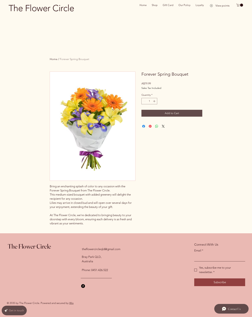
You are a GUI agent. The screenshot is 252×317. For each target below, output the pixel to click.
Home (53, 59)
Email (198, 250)
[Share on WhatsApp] (157, 126)
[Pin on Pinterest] (150, 126)
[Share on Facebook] (144, 126)
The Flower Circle (41, 8)
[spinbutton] (149, 101)
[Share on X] (163, 126)
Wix (71, 303)
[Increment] (154, 101)
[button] (240, 5)
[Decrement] (144, 101)
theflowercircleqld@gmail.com (101, 249)
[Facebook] (83, 286)
